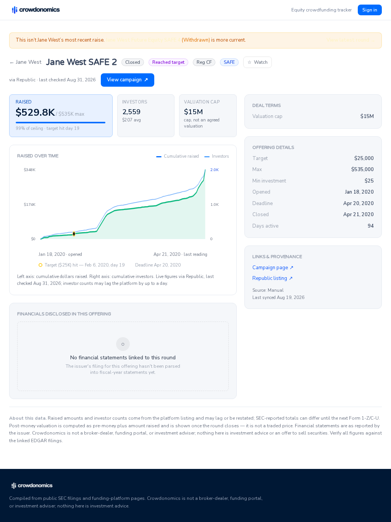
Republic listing (272, 278)
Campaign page (273, 267)
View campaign (127, 79)
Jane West (25, 62)
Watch (257, 62)
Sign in (369, 10)
